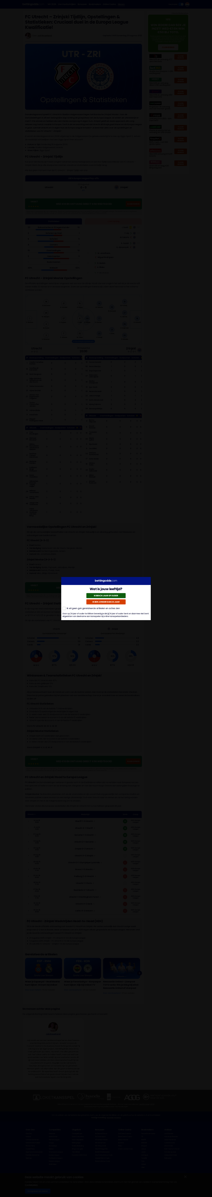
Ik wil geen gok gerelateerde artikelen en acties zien (93, 608)
